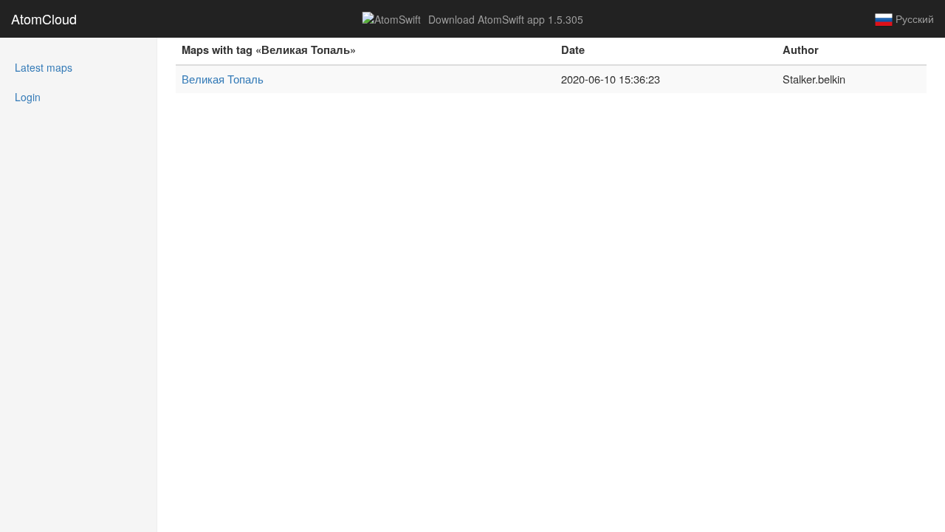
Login (28, 96)
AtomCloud (44, 18)
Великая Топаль (223, 78)
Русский (913, 18)
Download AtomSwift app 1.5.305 (504, 19)
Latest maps (63, 67)
